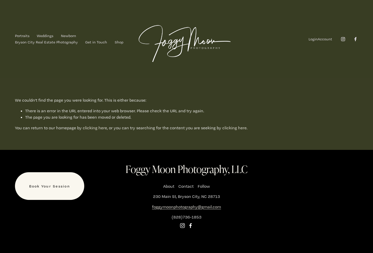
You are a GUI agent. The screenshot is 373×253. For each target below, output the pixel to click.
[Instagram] (343, 39)
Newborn (68, 36)
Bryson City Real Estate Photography (46, 42)
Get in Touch (96, 42)
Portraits (22, 36)
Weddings (45, 36)
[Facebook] (355, 39)
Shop (119, 42)
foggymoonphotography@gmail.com (186, 206)
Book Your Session (49, 186)
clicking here (95, 127)
